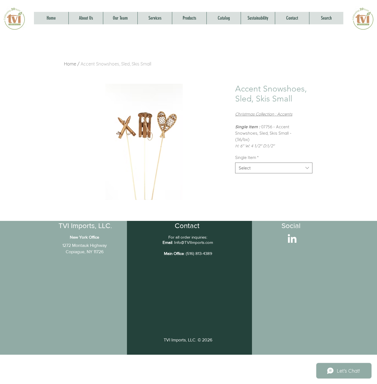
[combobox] (273, 168)
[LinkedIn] (292, 239)
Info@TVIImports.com (193, 242)
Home (70, 64)
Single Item (247, 157)
